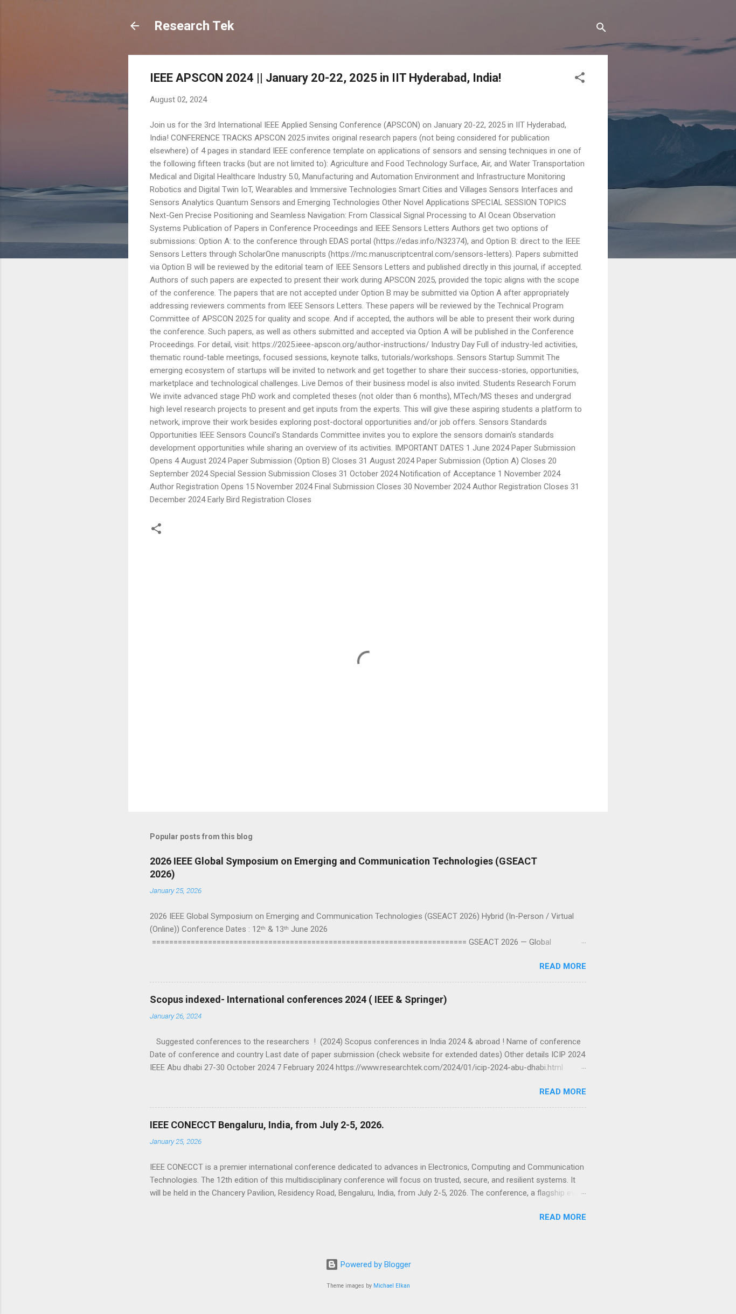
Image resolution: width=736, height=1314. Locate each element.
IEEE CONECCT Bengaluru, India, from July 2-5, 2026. (267, 1124)
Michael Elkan (391, 1285)
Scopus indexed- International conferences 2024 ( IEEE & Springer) (298, 999)
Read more (562, 966)
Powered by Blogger (374, 1264)
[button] (579, 79)
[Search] (601, 29)
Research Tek (194, 25)
